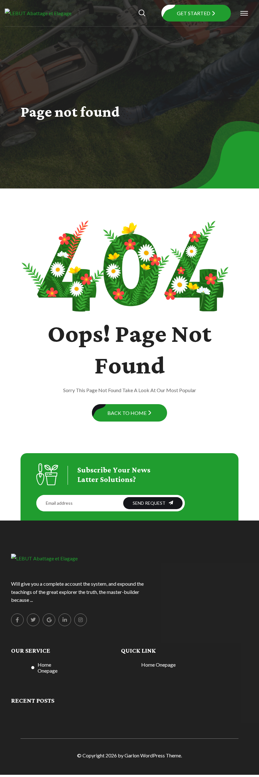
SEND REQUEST (149, 503)
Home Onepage (47, 668)
